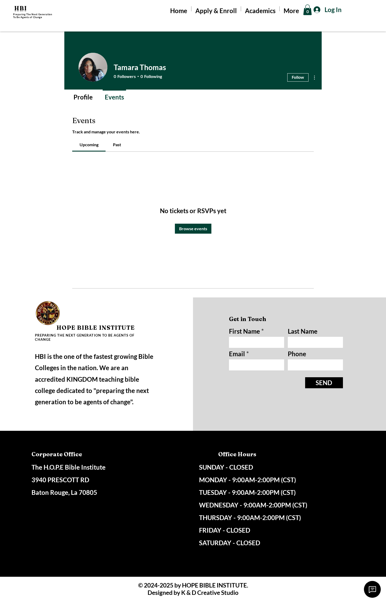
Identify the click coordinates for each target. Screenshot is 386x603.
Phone (297, 354)
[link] (89, 144)
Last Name (302, 331)
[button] (307, 9)
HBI (20, 8)
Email (237, 354)
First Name (244, 331)
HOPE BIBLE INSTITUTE (95, 327)
